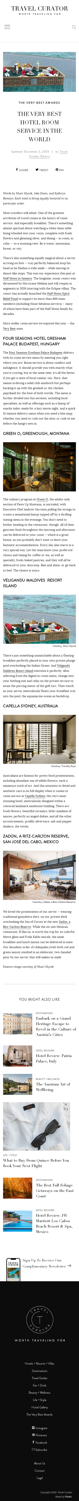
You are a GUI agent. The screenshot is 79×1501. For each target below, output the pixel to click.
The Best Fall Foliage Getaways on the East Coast (55, 1191)
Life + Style (10, 1155)
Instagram (41, 1428)
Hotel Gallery (39, 1407)
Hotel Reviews (45, 1050)
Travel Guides (39, 1378)
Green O (42, 499)
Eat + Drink (39, 1385)
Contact (40, 1471)
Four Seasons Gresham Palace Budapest (36, 352)
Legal (39, 1478)
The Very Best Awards (39, 103)
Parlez (68, 1496)
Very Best (9, 328)
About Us (39, 1463)
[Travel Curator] (39, 11)
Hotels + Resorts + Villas (39, 1363)
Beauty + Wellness (48, 1079)
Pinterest (41, 1435)
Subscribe (41, 1450)
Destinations (44, 1013)
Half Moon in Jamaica (17, 278)
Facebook (41, 1443)
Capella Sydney (35, 796)
